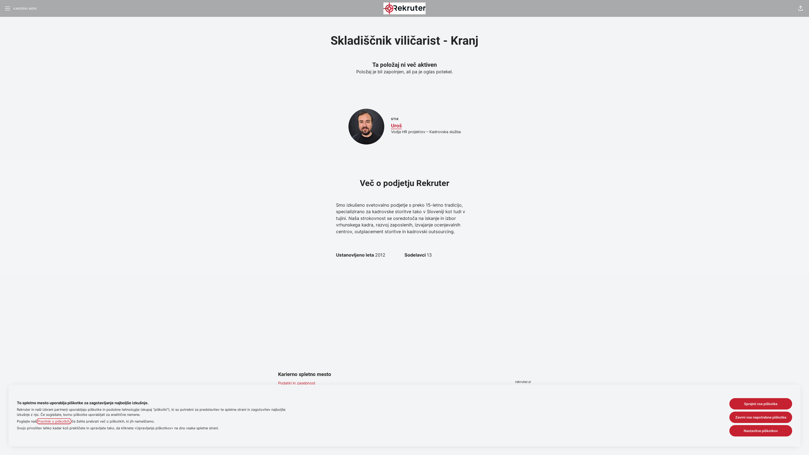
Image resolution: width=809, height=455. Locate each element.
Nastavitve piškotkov (761, 431)
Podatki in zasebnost (296, 383)
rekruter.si (523, 382)
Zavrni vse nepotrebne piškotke (760, 417)
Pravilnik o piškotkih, (54, 421)
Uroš (396, 126)
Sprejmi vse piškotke (760, 404)
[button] (800, 8)
